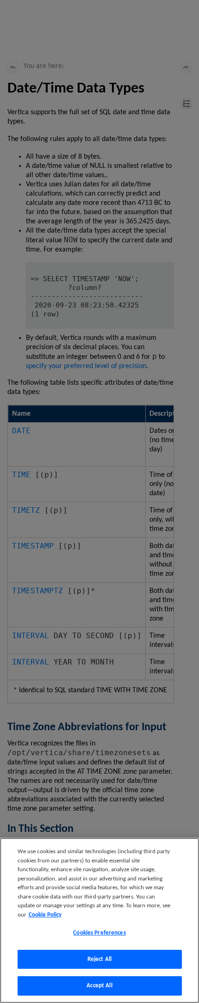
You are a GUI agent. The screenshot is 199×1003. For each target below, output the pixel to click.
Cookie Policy (45, 915)
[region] (99, 920)
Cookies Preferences (99, 933)
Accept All (99, 986)
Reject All (99, 959)
